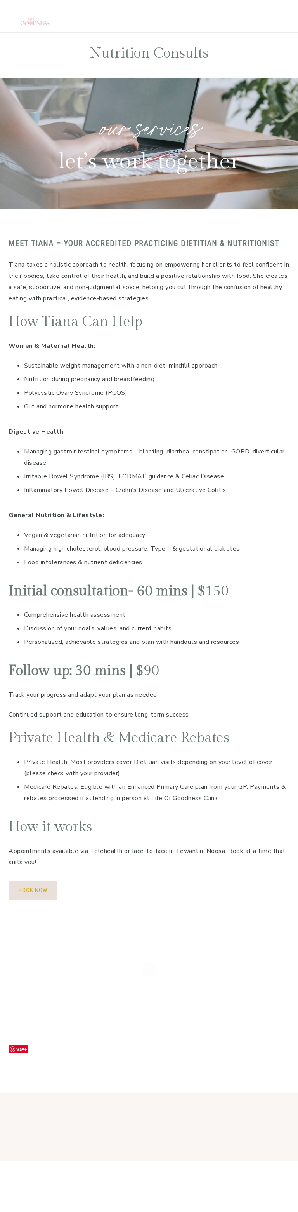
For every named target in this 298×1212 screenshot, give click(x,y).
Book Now (33, 890)
